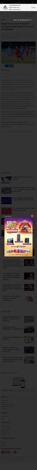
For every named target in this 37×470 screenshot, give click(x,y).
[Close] (1, 7)
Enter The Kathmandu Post (22, 20)
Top (35, 464)
